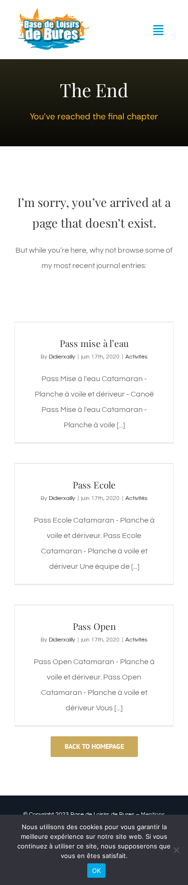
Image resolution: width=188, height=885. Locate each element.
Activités (136, 357)
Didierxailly (62, 357)
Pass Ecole (94, 484)
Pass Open (94, 626)
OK (96, 870)
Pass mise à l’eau (94, 343)
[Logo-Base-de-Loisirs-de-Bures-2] (52, 11)
